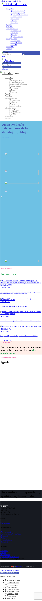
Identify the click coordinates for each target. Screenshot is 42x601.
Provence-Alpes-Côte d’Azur (10, 534)
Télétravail (4, 551)
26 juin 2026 (4, 317)
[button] (9, 573)
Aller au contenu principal (9, 570)
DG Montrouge (5, 532)
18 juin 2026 (4, 331)
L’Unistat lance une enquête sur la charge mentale (13, 306)
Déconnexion (5, 555)
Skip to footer (16, 1)
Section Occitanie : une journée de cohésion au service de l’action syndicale (20, 321)
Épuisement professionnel (9, 557)
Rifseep (3, 553)
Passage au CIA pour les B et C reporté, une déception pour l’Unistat (19, 336)
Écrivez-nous (5, 523)
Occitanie (3, 538)
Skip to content (5, 1)
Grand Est (4, 542)
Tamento (19, 566)
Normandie (4, 536)
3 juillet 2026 (5, 287)
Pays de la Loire (6, 540)
